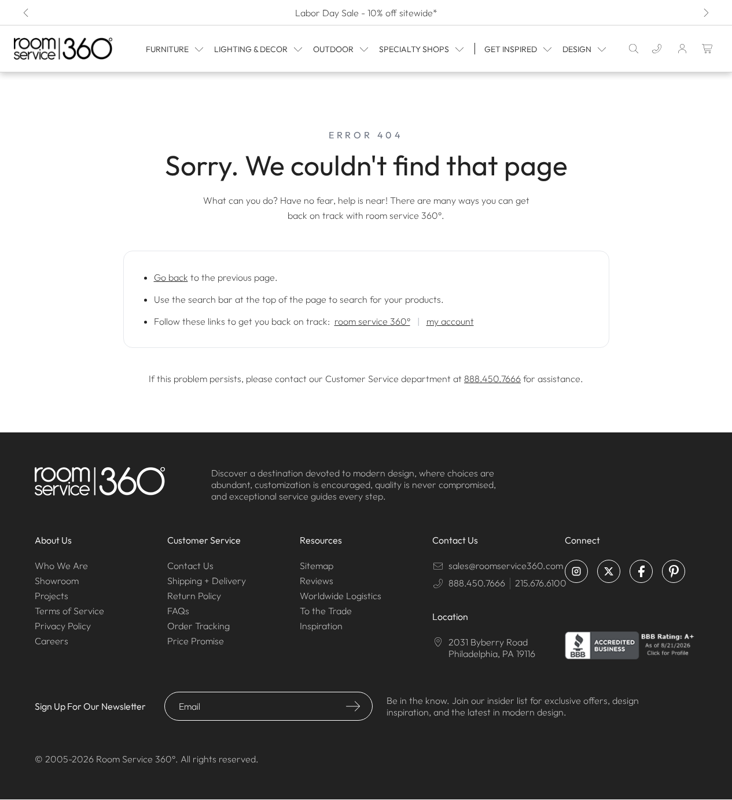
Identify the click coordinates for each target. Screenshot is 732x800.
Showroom (57, 580)
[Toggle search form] (634, 49)
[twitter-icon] (608, 571)
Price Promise (195, 641)
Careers (51, 641)
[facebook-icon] (641, 571)
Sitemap (316, 565)
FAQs (178, 610)
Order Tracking (198, 626)
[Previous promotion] (26, 12)
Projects (51, 595)
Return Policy (194, 595)
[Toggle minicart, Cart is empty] (708, 49)
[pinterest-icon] (673, 571)
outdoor (333, 49)
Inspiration (321, 626)
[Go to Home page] (63, 48)
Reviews (316, 580)
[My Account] (682, 49)
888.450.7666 (492, 378)
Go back (171, 277)
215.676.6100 (541, 583)
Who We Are (61, 565)
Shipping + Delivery (206, 580)
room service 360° (372, 321)
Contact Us (190, 565)
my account (450, 321)
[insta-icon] (576, 571)
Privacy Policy (63, 626)
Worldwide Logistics (340, 595)
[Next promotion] (705, 12)
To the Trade (326, 610)
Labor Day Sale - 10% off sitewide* (366, 13)
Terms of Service (69, 610)
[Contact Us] (657, 49)
